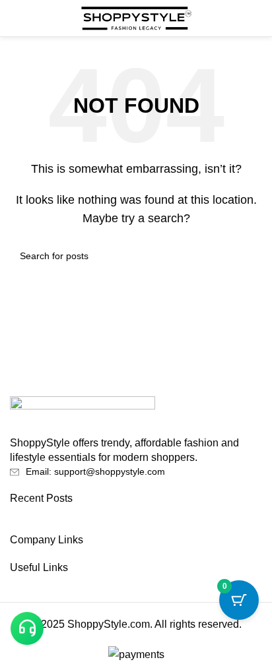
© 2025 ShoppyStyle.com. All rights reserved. (136, 624)
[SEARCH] (247, 256)
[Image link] (82, 415)
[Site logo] (136, 17)
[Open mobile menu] (15, 18)
